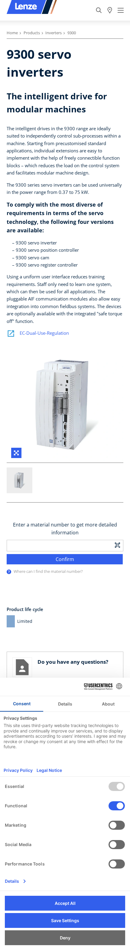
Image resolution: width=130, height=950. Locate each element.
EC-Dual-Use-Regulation (44, 333)
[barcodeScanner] (118, 544)
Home (12, 32)
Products (32, 32)
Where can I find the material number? (48, 571)
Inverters (53, 32)
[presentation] (9, 572)
